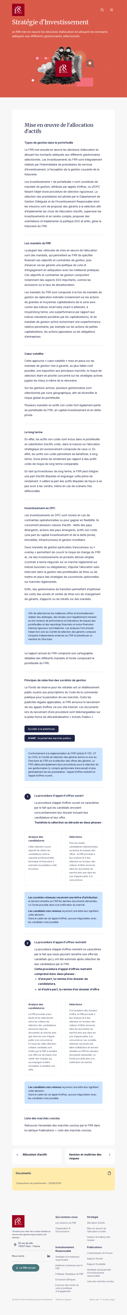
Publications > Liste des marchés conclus (65, 1130)
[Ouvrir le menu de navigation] (111, 9)
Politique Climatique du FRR (69, 1274)
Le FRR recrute (28, 1267)
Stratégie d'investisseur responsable (67, 1258)
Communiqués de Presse (100, 1253)
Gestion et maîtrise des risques (98, 1238)
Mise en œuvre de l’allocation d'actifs (96, 1230)
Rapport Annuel (95, 1258)
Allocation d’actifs (96, 1222)
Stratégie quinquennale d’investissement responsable (99, 1272)
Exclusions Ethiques (65, 1279)
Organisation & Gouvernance (62, 1230)
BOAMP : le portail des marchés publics (49, 738)
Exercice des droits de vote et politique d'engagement (67, 1288)
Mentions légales (63, 1299)
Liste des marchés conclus (100, 1281)
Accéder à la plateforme (41, 729)
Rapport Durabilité (96, 1264)
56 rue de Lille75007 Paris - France (29, 1245)
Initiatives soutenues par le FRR (69, 1267)
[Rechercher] (102, 9)
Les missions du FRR (65, 1222)
